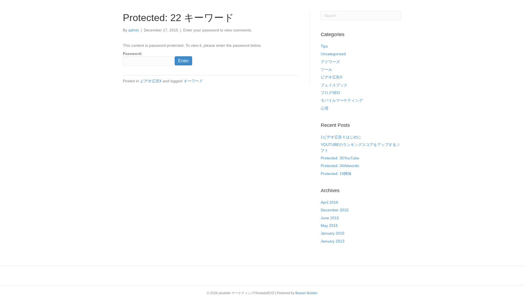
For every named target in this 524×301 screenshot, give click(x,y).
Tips (324, 46)
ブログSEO (330, 92)
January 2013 (332, 241)
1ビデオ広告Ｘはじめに (341, 137)
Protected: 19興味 (336, 173)
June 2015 (330, 218)
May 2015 (329, 225)
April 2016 (329, 202)
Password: (132, 53)
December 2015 (335, 210)
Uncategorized (333, 54)
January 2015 (332, 233)
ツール (326, 69)
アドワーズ (330, 62)
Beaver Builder (306, 293)
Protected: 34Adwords (340, 165)
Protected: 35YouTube (340, 158)
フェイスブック (334, 85)
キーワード (193, 81)
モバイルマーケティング (342, 100)
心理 (324, 108)
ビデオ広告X (151, 81)
